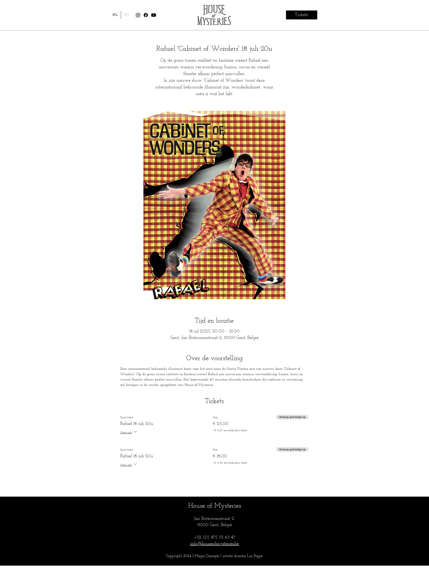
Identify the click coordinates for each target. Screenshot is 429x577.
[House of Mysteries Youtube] (153, 15)
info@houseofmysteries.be (214, 543)
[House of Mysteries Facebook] (146, 15)
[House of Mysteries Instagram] (138, 15)
